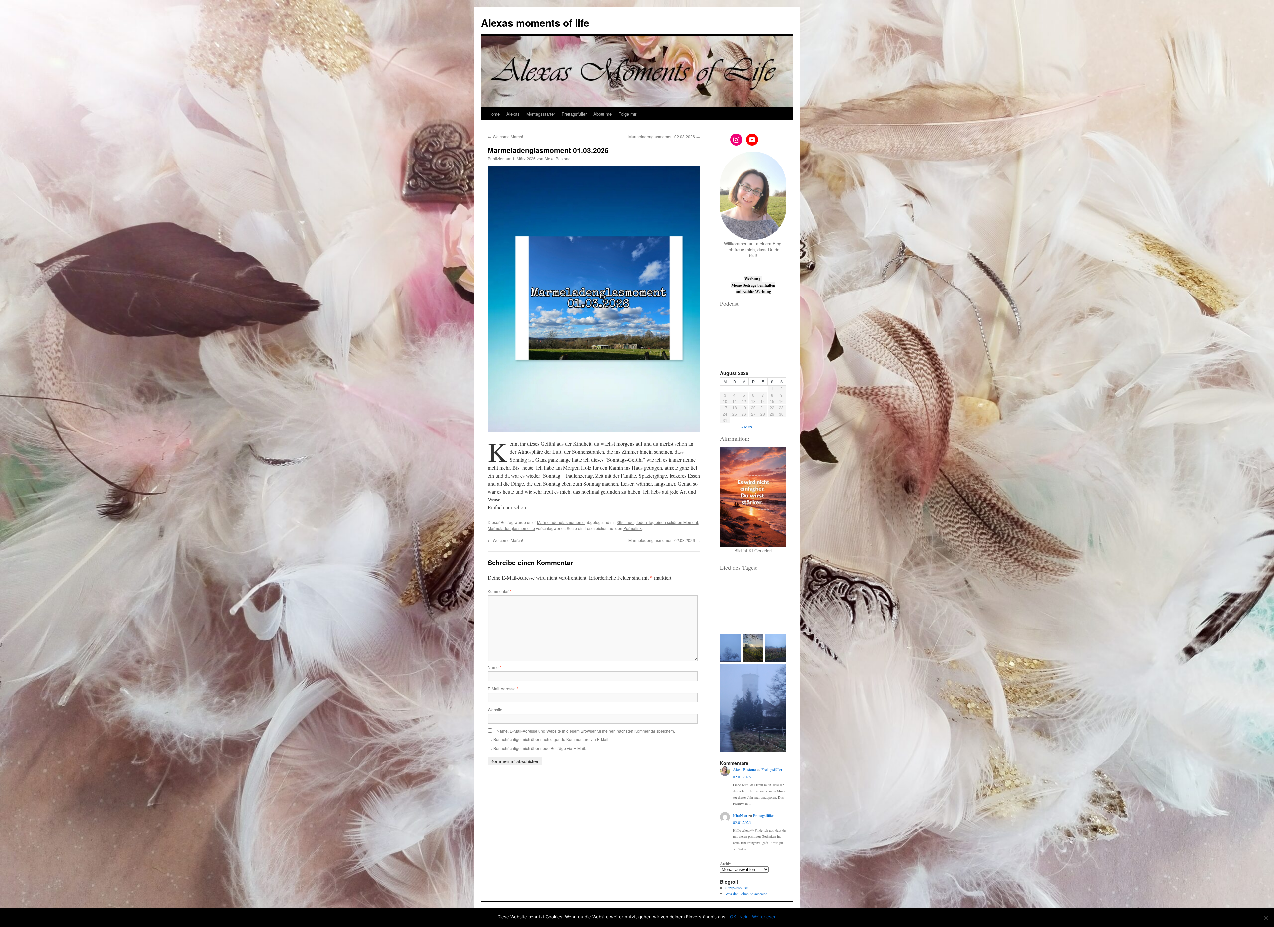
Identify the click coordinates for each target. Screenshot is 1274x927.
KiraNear (740, 815)
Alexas (513, 114)
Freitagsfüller (574, 114)
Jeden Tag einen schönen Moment (667, 522)
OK (733, 916)
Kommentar (499, 591)
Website (495, 709)
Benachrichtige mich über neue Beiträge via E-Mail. (539, 748)
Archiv (725, 863)
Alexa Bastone (557, 158)
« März (746, 426)
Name (494, 667)
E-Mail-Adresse (503, 688)
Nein (744, 916)
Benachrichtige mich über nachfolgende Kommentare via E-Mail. (551, 739)
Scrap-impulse (736, 887)
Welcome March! (505, 136)
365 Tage (625, 522)
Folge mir (627, 114)
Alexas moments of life (535, 22)
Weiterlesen (764, 916)
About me (602, 114)
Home (494, 114)
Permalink (632, 528)
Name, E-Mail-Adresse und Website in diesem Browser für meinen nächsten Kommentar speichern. (586, 731)
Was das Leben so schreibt (746, 893)
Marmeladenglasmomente (561, 522)
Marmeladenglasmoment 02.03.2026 (664, 136)
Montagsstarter (540, 114)
